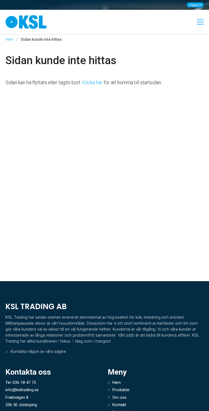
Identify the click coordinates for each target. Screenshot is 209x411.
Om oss (119, 397)
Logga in (195, 5)
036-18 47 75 (24, 382)
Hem (9, 39)
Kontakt (119, 404)
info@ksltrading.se (22, 389)
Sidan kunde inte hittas (60, 60)
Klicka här (92, 82)
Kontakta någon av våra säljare (38, 351)
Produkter (121, 389)
